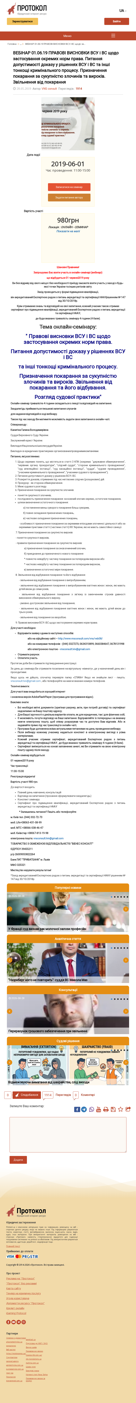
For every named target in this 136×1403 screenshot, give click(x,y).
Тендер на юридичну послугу (23, 1293)
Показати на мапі (68, 231)
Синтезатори (11, 1357)
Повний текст (13, 1246)
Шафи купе (31, 1367)
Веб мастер (10, 1350)
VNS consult (49, 88)
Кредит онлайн (15, 1308)
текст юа (9, 1373)
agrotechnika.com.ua (14, 1365)
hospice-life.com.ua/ (34, 1355)
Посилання (11, 1377)
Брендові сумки (32, 1371)
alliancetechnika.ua (14, 1342)
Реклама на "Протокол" (20, 1278)
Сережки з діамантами (16, 1338)
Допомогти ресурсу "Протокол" (25, 1303)
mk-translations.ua (33, 1359)
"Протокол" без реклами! (21, 1283)
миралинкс (11, 1346)
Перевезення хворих (34, 1351)
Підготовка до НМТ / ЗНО (37, 1343)
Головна (12, 43)
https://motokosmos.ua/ (16, 1353)
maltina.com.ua (32, 1363)
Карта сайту (13, 1288)
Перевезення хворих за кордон (35, 1379)
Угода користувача (17, 1298)
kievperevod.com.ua (14, 1381)
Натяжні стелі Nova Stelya (37, 1374)
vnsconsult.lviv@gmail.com (26, 681)
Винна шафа (31, 1347)
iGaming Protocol (16, 1313)
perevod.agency (12, 1361)
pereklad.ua (31, 1339)
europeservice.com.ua (15, 1369)
